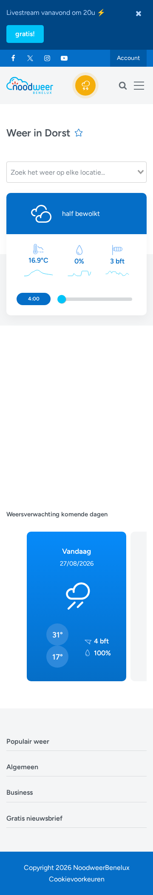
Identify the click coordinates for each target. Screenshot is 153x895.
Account (128, 58)
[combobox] (76, 172)
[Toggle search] (122, 85)
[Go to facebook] (13, 58)
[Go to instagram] (47, 58)
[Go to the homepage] (29, 85)
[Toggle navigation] (139, 85)
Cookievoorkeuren (77, 879)
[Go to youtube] (64, 58)
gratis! (25, 34)
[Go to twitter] (30, 58)
